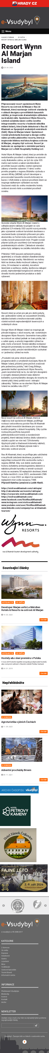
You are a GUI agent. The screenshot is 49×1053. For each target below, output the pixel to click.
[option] (17, 906)
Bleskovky (5, 994)
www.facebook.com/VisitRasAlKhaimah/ (21, 499)
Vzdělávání (5, 967)
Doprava (4, 953)
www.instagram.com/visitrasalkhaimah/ (21, 502)
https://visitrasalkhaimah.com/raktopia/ (21, 488)
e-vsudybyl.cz (6, 932)
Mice (3, 964)
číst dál (44, 620)
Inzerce (4, 997)
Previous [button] (3, 905)
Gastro (4, 959)
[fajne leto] (24, 878)
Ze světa (21, 37)
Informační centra (8, 975)
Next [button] (45, 905)
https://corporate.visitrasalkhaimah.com (22, 494)
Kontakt (4, 999)
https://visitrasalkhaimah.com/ (17, 497)
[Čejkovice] (18, 845)
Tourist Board (6, 972)
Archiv (3, 1002)
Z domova (5, 948)
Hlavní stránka (7, 37)
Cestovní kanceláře (8, 970)
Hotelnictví (5, 956)
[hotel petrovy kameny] (15, 810)
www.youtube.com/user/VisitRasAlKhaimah (23, 505)
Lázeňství (5, 961)
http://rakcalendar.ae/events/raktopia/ (21, 491)
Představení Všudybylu (10, 991)
